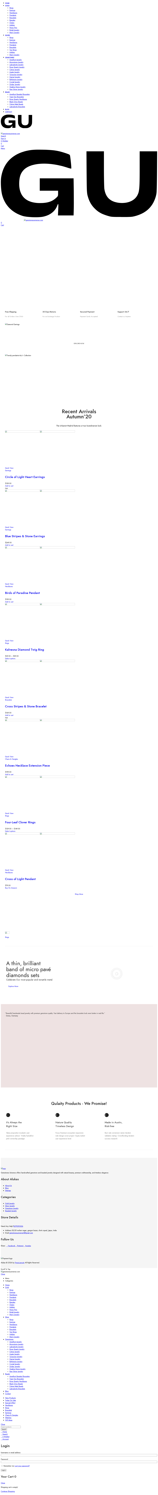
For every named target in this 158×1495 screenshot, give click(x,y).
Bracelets (8, 700)
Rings (7, 643)
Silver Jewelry (10, 1206)
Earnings (8, 470)
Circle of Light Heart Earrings (25, 477)
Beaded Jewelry (11, 1211)
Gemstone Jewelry (11, 1208)
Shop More (79, 894)
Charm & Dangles (11, 759)
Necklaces (9, 586)
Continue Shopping (8, 1491)
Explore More (13, 986)
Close (3, 1274)
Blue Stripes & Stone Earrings (25, 536)
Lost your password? (22, 1466)
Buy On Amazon (11, 888)
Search (4, 1429)
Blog (6, 1188)
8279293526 (18, 1226)
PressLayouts (19, 1262)
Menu (3, 148)
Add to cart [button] (9, 486)
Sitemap (8, 1190)
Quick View (9, 468)
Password (5, 1459)
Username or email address (11, 1452)
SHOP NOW (19, 387)
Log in (3, 1470)
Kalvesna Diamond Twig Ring (24, 649)
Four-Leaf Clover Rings (20, 822)
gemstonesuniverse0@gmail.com (21, 1233)
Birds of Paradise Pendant (22, 593)
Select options (10, 658)
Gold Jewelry (10, 1203)
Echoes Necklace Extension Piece (27, 765)
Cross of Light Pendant (20, 879)
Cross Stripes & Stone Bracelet (26, 706)
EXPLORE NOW (79, 343)
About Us (8, 1185)
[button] (116, 974)
